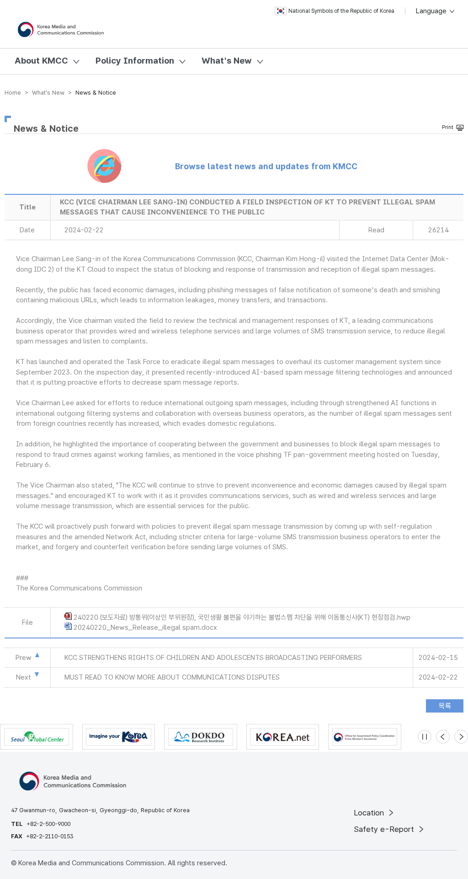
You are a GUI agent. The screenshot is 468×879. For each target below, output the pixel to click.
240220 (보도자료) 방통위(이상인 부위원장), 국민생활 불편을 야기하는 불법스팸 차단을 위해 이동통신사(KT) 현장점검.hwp (242, 617)
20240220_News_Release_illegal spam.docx (145, 627)
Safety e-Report (385, 829)
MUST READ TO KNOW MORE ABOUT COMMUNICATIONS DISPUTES (172, 677)
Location (370, 812)
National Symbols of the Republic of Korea (341, 11)
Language (432, 11)
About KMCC (41, 60)
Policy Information (135, 60)
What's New (227, 60)
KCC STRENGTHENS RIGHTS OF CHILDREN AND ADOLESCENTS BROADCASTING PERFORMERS (213, 658)
